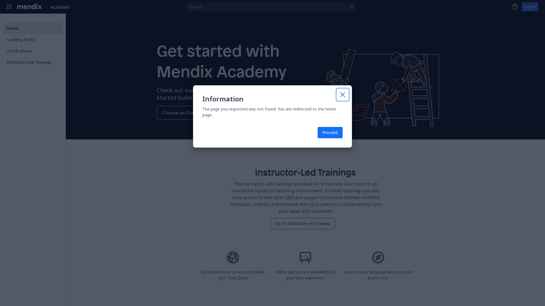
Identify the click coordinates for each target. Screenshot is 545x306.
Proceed (330, 132)
